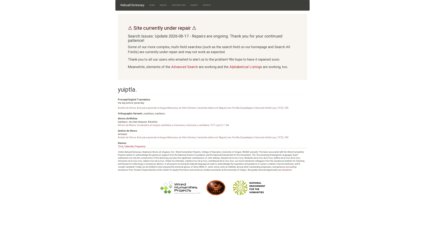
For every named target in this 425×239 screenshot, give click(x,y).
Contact (207, 5)
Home (152, 5)
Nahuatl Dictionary (132, 5)
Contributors (179, 5)
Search (163, 5)
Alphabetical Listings (245, 67)
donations (287, 170)
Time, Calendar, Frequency (132, 146)
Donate (194, 5)
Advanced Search (184, 67)
